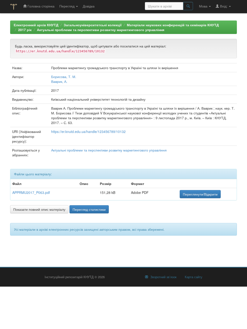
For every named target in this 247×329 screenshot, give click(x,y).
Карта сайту (193, 277)
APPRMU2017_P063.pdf (31, 192)
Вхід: (223, 6)
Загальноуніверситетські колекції (93, 24)
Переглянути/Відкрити (200, 194)
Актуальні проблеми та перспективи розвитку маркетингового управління (100, 29)
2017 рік (25, 29)
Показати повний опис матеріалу (39, 209)
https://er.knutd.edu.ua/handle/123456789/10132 (88, 131)
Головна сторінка (41, 6)
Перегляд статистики (89, 209)
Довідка (89, 6)
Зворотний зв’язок (163, 277)
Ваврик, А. (59, 81)
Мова (203, 6)
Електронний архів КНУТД (36, 24)
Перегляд (67, 6)
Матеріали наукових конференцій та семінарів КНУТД (173, 24)
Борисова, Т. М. (63, 76)
